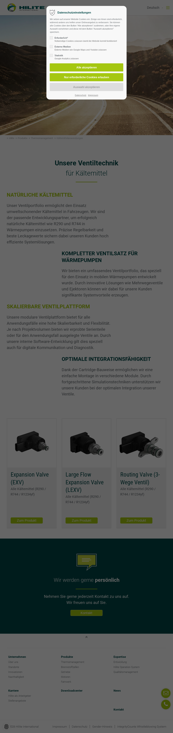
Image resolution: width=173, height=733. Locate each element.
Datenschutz (80, 95)
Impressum (93, 95)
